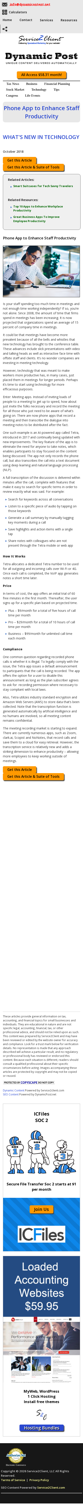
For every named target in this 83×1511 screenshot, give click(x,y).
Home (7, 20)
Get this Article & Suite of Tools (33, 167)
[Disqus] (41, 838)
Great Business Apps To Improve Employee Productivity (36, 219)
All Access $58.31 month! (41, 74)
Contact (25, 20)
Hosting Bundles (41, 1428)
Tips (56, 89)
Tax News (12, 84)
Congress (12, 95)
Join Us (41, 1209)
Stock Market (15, 89)
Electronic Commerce (16, 1465)
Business (31, 84)
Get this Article (19, 160)
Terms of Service (13, 1480)
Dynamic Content (13, 1090)
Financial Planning (57, 84)
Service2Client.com (51, 1487)
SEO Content (11, 1094)
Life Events (32, 95)
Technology (38, 89)
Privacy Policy (39, 1480)
